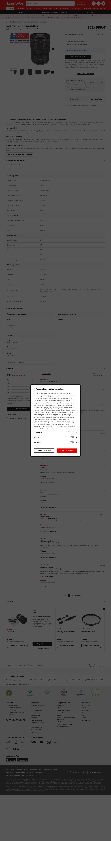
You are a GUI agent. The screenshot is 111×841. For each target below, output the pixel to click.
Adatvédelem (37, 428)
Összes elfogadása (66, 451)
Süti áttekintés (51, 428)
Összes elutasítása (44, 451)
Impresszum (44, 428)
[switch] (72, 437)
